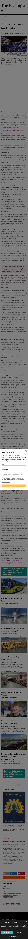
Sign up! (14, 486)
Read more (11, 929)
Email (3, 464)
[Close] (26, 451)
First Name (5, 469)
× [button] (26, 921)
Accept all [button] (7, 932)
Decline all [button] (20, 932)
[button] (14, 936)
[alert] (14, 929)
